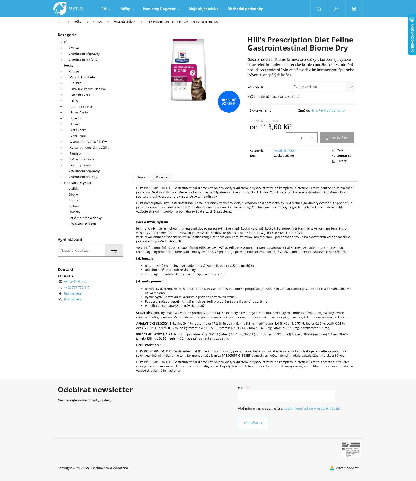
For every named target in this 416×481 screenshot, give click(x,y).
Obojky (74, 194)
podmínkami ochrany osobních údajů (312, 408)
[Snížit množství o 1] (291, 138)
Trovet (75, 124)
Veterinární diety (82, 77)
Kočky (68, 65)
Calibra (76, 83)
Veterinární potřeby (83, 60)
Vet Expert (78, 130)
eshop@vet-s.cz (75, 281)
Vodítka (74, 188)
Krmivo (74, 48)
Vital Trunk (78, 136)
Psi (66, 42)
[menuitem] (106, 8)
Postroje (74, 200)
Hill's (74, 101)
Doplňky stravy (80, 165)
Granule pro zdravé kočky (88, 141)
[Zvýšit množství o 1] (312, 138)
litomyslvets (72, 293)
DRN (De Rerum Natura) (88, 89)
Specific (76, 118)
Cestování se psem (82, 224)
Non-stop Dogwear (77, 183)
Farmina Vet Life (82, 95)
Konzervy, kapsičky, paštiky (89, 147)
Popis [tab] (141, 177)
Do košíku (340, 138)
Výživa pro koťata (82, 159)
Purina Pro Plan (82, 107)
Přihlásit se (253, 423)
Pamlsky (75, 153)
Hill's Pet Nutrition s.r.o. (328, 110)
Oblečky (74, 212)
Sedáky (74, 206)
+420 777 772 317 (77, 287)
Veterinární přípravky (84, 54)
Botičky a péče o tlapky (85, 218)
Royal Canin (79, 112)
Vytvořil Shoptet (347, 468)
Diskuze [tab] (161, 177)
